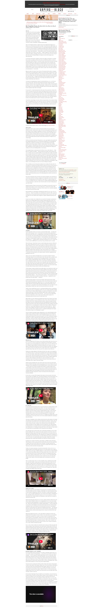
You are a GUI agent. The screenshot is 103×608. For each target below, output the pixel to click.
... (75, 170)
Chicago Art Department (62, 55)
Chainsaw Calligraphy (62, 53)
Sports (59, 13)
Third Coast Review (62, 4)
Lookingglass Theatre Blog (63, 101)
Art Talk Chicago (61, 47)
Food (43, 13)
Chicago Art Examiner (62, 56)
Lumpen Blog (61, 102)
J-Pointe (60, 96)
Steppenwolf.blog (61, 135)
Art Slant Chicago (61, 46)
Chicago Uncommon (62, 69)
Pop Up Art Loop (61, 120)
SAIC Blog (60, 127)
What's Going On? (61, 155)
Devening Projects (61, 78)
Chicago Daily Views (62, 65)
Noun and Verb (61, 112)
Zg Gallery (60, 159)
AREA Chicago (61, 40)
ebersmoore (60, 81)
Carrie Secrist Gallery (62, 52)
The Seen (60, 128)
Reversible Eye (61, 124)
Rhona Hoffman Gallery (62, 125)
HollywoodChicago (61, 89)
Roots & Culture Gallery (62, 126)
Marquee (60, 103)
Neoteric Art (60, 106)
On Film (60, 113)
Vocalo (60, 152)
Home (28, 13)
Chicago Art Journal (62, 57)
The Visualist (61, 151)
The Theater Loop (61, 144)
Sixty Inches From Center (62, 132)
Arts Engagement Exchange (63, 42)
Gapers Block (72, 169)
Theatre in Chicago (61, 141)
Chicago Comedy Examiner (63, 63)
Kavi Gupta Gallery (61, 99)
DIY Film (60, 80)
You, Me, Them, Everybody (63, 158)
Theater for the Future (62, 140)
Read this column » (61, 34)
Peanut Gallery (61, 116)
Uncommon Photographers (62, 149)
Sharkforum (60, 129)
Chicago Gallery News (62, 68)
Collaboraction (61, 70)
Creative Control (61, 75)
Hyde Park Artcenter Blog (62, 93)
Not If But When (61, 111)
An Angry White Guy (62, 38)
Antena (60, 39)
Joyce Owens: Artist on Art (62, 95)
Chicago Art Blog (61, 54)
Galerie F (60, 86)
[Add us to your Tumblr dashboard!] (73, 11)
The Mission (60, 143)
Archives (64, 13)
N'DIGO (60, 105)
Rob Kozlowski (61, 100)
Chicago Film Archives (62, 67)
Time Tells (60, 147)
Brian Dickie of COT (62, 50)
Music (49, 13)
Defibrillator (60, 77)
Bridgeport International (62, 51)
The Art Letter (61, 43)
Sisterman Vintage (61, 130)
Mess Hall (60, 104)
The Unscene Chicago (62, 150)
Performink (60, 118)
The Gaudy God (61, 87)
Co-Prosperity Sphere (62, 73)
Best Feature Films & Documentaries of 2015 (65, 31)
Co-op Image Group (61, 72)
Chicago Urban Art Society (63, 74)
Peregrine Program (61, 117)
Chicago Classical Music (62, 62)
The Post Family (61, 121)
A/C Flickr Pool (61, 179)
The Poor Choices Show (62, 119)
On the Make (60, 114)
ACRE (60, 37)
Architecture (62, 17)
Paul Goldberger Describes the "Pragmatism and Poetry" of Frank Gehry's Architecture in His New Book (68, 20)
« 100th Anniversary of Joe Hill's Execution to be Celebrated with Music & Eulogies (33, 23)
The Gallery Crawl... (62, 85)
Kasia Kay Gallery (61, 98)
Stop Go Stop (61, 136)
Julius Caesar (61, 97)
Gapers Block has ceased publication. (51, 3)
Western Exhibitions (62, 153)
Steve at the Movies (63, 29)
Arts (33, 13)
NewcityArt (60, 108)
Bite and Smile (61, 49)
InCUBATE (60, 94)
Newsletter (70, 13)
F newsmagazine (61, 84)
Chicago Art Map (61, 59)
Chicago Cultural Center (62, 64)
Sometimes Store (61, 134)
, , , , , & (41, 26)
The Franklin (60, 142)
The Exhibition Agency (62, 82)
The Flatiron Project (62, 83)
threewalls (60, 146)
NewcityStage (61, 110)
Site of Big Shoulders (62, 131)
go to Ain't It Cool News (51, 125)
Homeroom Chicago (62, 90)
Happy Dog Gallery (61, 88)
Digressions (60, 79)
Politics (54, 13)
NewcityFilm (60, 109)
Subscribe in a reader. (62, 180)
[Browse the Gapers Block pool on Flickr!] (70, 11)
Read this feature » (61, 27)
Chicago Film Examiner (62, 66)
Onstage (60, 115)
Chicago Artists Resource (62, 58)
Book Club (38, 13)
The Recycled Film (61, 122)
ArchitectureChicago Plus (62, 41)
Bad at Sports (61, 48)
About (75, 13)
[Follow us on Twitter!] (71, 11)
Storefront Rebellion (62, 137)
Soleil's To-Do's (61, 133)
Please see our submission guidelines (64, 172)
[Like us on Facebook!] (68, 11)
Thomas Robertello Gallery (63, 145)
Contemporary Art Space (62, 71)
